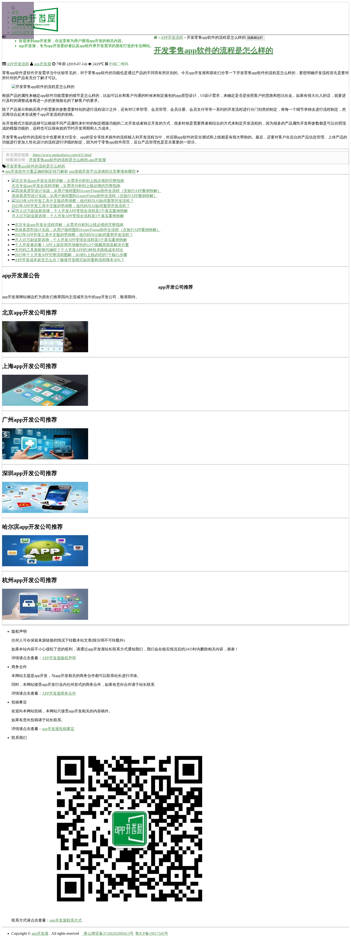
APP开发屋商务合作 (59, 693)
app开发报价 (21, 17)
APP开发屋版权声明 (59, 658)
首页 (15, 12)
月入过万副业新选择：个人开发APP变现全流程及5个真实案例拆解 (71, 240)
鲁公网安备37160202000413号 (107, 933)
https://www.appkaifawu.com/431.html (62, 155)
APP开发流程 (22, 22)
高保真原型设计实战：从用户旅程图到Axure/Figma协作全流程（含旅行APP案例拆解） (87, 230)
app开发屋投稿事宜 (58, 729)
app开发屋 (42, 64)
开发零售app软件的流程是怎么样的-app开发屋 (67, 160)
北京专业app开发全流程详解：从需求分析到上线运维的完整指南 (69, 225)
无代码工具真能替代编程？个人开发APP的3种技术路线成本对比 (69, 250)
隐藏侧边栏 (255, 37)
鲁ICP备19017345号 (151, 933)
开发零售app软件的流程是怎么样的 (213, 50)
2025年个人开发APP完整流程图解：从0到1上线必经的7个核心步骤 (71, 255)
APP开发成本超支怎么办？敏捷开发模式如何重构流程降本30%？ (69, 260)
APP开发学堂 (22, 32)
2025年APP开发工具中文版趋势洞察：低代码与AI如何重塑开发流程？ (74, 235)
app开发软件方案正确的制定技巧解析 (36, 171)
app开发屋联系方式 (66, 920)
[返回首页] (155, 37)
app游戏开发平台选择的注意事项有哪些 (102, 171)
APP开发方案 (22, 27)
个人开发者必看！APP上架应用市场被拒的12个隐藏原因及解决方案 (72, 245)
